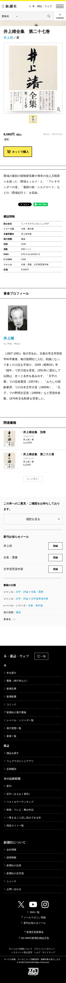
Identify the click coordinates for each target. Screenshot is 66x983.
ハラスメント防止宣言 (21, 952)
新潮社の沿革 (14, 865)
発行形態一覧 (14, 728)
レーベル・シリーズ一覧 (20, 720)
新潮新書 (11, 696)
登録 (55, 545)
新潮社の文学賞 (15, 873)
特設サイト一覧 (15, 825)
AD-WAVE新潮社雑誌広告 (35, 938)
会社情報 (11, 849)
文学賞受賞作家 (39, 598)
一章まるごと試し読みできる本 (24, 817)
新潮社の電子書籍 (16, 712)
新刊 (9, 786)
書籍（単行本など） (18, 680)
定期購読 (11, 769)
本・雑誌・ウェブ (42, 6)
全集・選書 (37, 591)
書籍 (18, 612)
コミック (11, 704)
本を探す (11, 672)
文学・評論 (22, 591)
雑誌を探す (13, 753)
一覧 (43, 656)
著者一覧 (11, 736)
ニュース (11, 881)
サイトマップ (48, 952)
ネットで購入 (20, 151)
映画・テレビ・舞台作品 (20, 809)
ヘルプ (37, 952)
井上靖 (8, 37)
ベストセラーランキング (20, 801)
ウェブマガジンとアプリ (20, 761)
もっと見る (32, 479)
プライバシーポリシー (44, 949)
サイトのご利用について (20, 949)
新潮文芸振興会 (35, 932)
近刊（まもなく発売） (19, 793)
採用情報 (11, 857)
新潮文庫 (11, 688)
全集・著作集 (35, 605)
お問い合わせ (14, 889)
